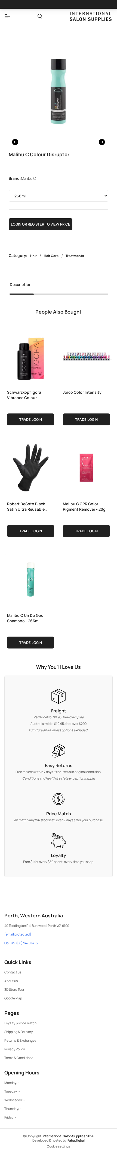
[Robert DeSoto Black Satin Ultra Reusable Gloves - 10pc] (30, 466)
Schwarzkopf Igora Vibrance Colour (24, 395)
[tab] (21, 286)
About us (11, 981)
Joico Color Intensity (82, 392)
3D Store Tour (14, 989)
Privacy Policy (14, 1049)
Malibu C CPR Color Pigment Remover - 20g (84, 506)
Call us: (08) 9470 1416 (21, 943)
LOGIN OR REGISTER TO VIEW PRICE (40, 224)
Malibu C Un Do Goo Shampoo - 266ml (25, 618)
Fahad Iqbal (76, 1140)
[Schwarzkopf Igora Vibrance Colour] (30, 354)
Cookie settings (58, 1146)
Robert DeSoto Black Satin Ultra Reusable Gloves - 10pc (26, 506)
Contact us (12, 972)
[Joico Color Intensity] (86, 354)
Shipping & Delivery (18, 1031)
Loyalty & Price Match (20, 1023)
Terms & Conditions (18, 1057)
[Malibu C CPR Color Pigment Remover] (86, 466)
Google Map (13, 998)
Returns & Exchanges (20, 1040)
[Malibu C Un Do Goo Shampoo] (30, 578)
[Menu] (7, 16)
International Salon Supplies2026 (68, 1136)
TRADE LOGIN (30, 419)
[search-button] (40, 16)
